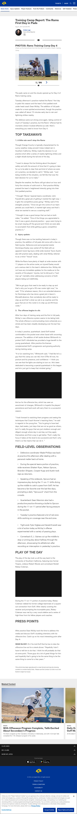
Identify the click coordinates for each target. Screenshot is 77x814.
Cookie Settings (6, 810)
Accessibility (38, 787)
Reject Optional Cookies (65, 810)
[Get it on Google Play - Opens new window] (45, 762)
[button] (38, 385)
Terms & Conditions (38, 784)
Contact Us (38, 791)
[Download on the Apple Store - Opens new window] (31, 762)
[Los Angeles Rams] (38, 771)
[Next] (46, 82)
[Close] (74, 796)
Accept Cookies (49, 810)
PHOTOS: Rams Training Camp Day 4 (36, 45)
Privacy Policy (38, 781)
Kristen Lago (26, 30)
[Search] (70, 3)
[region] (38, 803)
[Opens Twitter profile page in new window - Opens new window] (24, 34)
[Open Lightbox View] (38, 71)
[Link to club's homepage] (4, 2)
